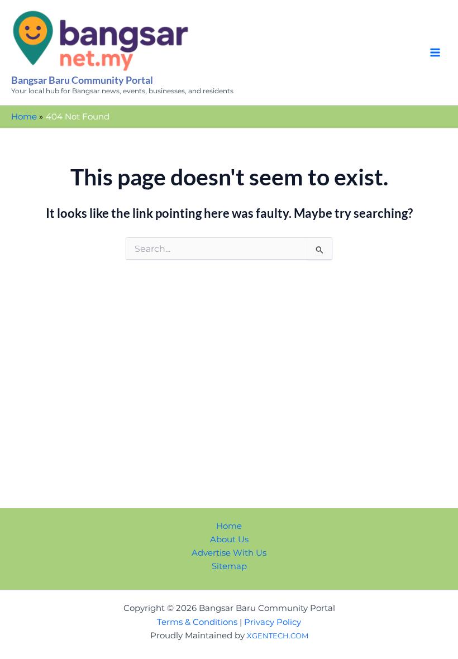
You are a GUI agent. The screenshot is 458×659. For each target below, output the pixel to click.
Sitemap (229, 566)
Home (229, 526)
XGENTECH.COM (277, 635)
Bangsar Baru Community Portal (82, 80)
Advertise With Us (229, 553)
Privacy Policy (272, 622)
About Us (229, 539)
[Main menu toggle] (435, 52)
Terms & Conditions (197, 622)
